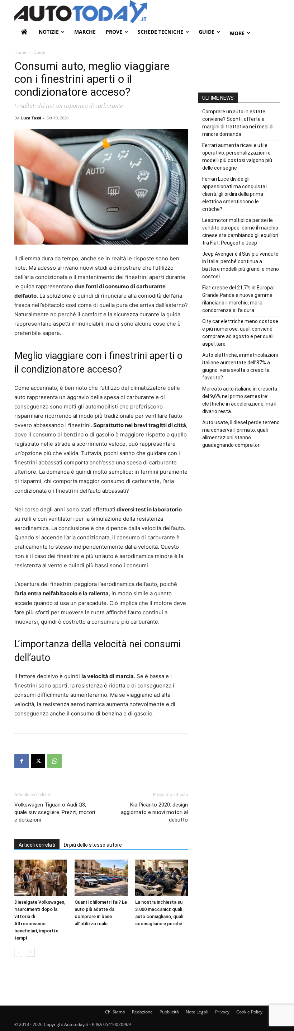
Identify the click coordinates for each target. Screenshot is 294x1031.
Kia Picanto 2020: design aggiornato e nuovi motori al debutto (154, 812)
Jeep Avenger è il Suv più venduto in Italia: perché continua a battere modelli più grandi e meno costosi (240, 265)
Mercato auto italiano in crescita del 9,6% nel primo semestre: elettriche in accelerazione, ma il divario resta (239, 400)
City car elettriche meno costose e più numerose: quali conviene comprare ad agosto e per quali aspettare (240, 332)
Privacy (222, 1012)
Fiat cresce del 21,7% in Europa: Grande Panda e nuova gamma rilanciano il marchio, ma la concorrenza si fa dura (238, 299)
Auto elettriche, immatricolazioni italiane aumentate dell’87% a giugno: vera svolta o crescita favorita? (240, 366)
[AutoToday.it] (147, 11)
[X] (38, 761)
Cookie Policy (249, 1012)
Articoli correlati (37, 845)
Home (20, 52)
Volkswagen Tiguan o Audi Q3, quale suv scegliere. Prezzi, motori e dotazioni (54, 812)
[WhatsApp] (54, 761)
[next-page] (30, 952)
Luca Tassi (31, 117)
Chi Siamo (115, 1012)
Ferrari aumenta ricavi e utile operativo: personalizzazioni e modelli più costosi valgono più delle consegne (237, 156)
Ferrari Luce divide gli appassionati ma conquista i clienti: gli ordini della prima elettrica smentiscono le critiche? (234, 194)
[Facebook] (21, 761)
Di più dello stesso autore (93, 845)
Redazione (142, 1012)
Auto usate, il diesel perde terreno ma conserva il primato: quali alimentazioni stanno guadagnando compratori (241, 434)
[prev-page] (18, 952)
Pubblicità (169, 1012)
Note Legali (197, 1012)
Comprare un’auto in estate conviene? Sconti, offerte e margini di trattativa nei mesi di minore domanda (238, 123)
